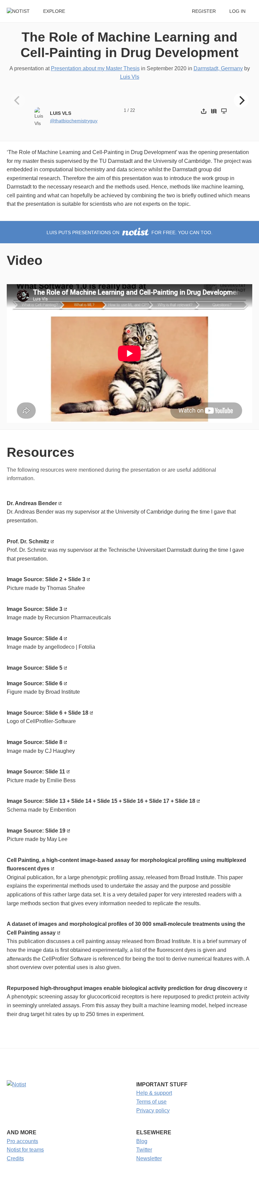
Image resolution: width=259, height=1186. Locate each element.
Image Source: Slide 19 (36, 831)
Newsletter (149, 1158)
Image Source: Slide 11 (36, 771)
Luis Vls (129, 77)
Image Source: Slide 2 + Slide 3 (46, 579)
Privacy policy (153, 1110)
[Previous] (17, 100)
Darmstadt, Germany (218, 68)
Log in (237, 11)
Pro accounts (22, 1141)
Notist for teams (25, 1150)
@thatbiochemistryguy (73, 120)
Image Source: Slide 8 (34, 742)
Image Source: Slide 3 (34, 609)
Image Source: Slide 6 (34, 683)
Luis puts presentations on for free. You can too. (129, 232)
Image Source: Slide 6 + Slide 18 (47, 713)
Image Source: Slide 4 (34, 638)
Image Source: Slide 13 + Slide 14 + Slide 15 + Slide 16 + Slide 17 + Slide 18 (101, 801)
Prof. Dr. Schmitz (28, 541)
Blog (141, 1141)
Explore (54, 11)
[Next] (241, 100)
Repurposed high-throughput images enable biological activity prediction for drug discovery (124, 988)
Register (204, 11)
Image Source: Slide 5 (34, 668)
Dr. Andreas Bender (32, 503)
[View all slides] (214, 111)
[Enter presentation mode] (224, 111)
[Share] (204, 111)
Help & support (154, 1093)
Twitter (144, 1150)
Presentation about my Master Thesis (95, 68)
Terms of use (151, 1102)
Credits (15, 1158)
